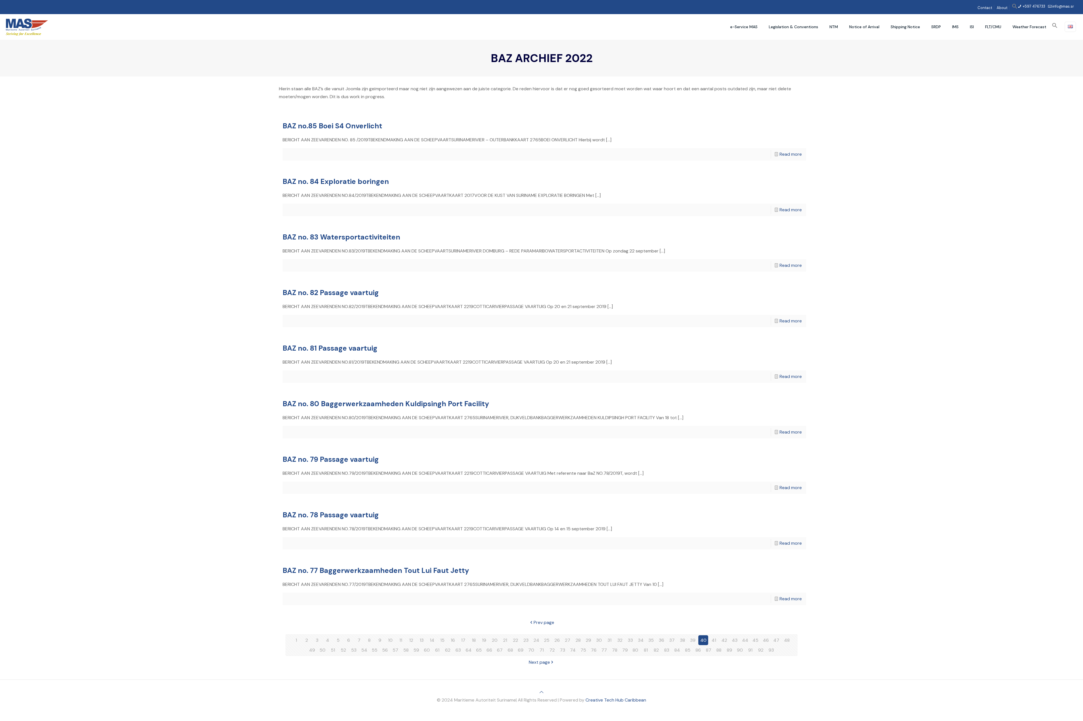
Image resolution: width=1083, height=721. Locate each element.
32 (619, 640)
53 (353, 650)
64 (469, 650)
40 (703, 640)
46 (766, 640)
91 (750, 650)
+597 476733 (1033, 6)
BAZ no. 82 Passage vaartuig (331, 292)
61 (437, 650)
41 (714, 640)
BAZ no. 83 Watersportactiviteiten (341, 237)
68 (510, 650)
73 (562, 650)
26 (557, 640)
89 (729, 650)
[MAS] (27, 26)
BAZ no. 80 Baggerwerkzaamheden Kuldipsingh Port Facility (386, 403)
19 (484, 640)
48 (787, 640)
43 (735, 640)
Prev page (544, 622)
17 (463, 640)
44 (745, 640)
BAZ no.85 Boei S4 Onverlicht (332, 126)
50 (322, 650)
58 (406, 650)
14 (432, 640)
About (1002, 7)
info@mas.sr (1063, 6)
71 (542, 650)
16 (453, 640)
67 (500, 650)
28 (578, 640)
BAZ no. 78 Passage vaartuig (331, 515)
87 (708, 650)
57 (395, 650)
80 (635, 650)
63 (458, 650)
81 (646, 650)
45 (755, 640)
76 (593, 650)
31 (609, 640)
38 (682, 640)
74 (573, 650)
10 (390, 640)
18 (474, 640)
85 (687, 650)
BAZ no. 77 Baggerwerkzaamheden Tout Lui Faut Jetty (376, 570)
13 (422, 640)
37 (672, 640)
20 (495, 640)
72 (552, 650)
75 (583, 650)
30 (599, 640)
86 (698, 650)
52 (343, 650)
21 (505, 640)
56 (385, 650)
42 (724, 640)
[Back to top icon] (541, 692)
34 (641, 640)
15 (442, 640)
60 (427, 650)
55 (374, 650)
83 (666, 650)
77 (604, 650)
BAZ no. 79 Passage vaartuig (331, 459)
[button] (1015, 7)
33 (630, 640)
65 (479, 650)
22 (515, 640)
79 (625, 650)
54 (364, 650)
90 (740, 650)
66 (489, 650)
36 (661, 640)
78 (614, 650)
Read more (791, 154)
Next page (539, 662)
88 (718, 650)
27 (567, 640)
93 (771, 650)
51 (333, 650)
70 (531, 650)
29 (588, 640)
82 (656, 650)
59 (416, 650)
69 (520, 650)
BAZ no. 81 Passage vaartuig (330, 348)
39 (692, 640)
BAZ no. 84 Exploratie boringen (336, 181)
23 (526, 640)
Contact (985, 7)
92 (760, 650)
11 (400, 640)
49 (312, 650)
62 (447, 650)
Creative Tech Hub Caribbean (615, 700)
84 (677, 650)
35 (651, 640)
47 (776, 640)
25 (546, 640)
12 (411, 640)
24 (536, 640)
